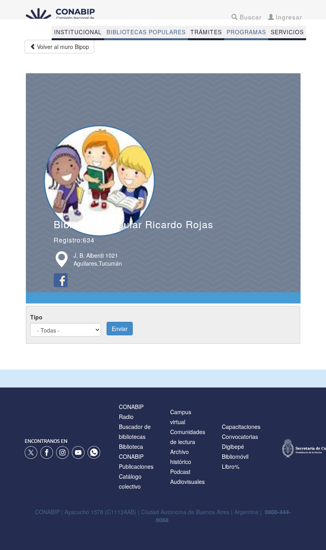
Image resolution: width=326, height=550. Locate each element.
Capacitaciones (241, 427)
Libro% (230, 466)
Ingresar (288, 16)
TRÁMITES (206, 32)
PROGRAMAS (246, 32)
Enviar (120, 329)
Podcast (180, 472)
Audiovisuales (187, 481)
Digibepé (233, 446)
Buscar (249, 16)
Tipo (36, 317)
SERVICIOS (287, 32)
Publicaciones (136, 466)
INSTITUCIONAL (78, 32)
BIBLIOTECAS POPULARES (146, 32)
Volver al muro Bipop (62, 47)
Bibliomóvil (235, 456)
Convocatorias (240, 436)
